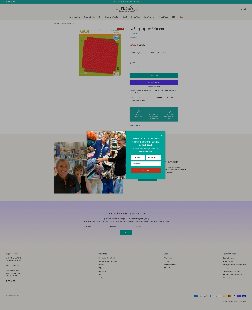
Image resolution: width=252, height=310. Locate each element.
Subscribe (146, 170)
